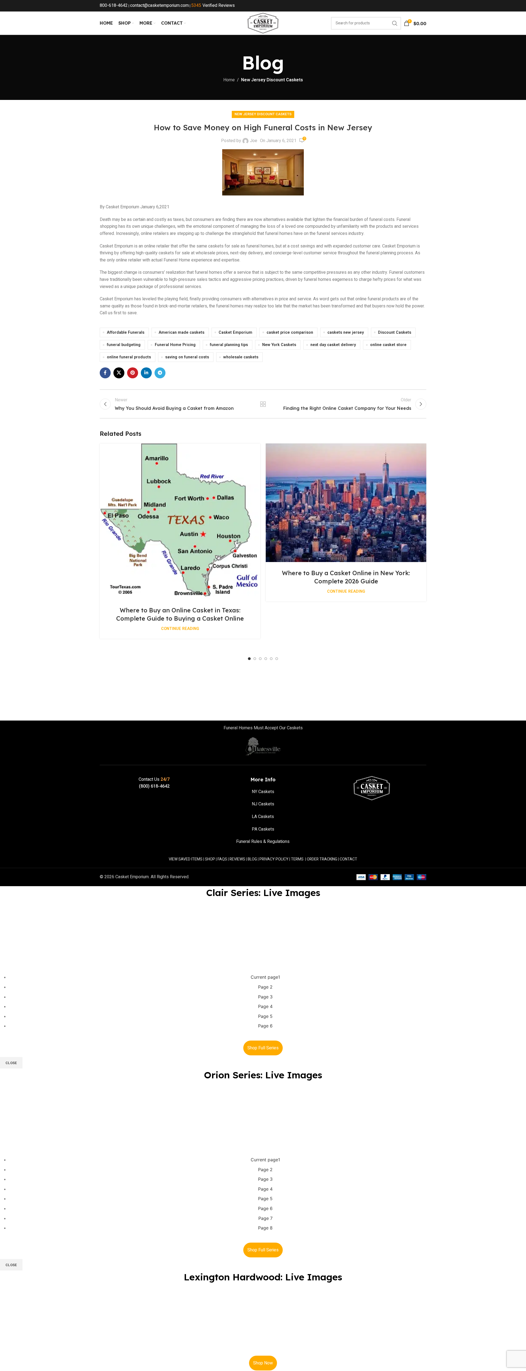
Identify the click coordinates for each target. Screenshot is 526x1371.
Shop (210, 859)
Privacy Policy (273, 859)
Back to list (263, 404)
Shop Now (263, 1363)
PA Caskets (263, 829)
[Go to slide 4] (265, 658)
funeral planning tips (229, 345)
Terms (297, 859)
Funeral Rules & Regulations (263, 841)
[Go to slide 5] (271, 658)
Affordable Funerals (125, 332)
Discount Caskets (394, 332)
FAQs (222, 859)
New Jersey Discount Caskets (272, 80)
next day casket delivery (333, 345)
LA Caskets (263, 816)
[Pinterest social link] (132, 372)
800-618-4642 (114, 5)
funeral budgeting (124, 345)
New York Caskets (279, 345)
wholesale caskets (240, 357)
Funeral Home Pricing (175, 345)
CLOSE (11, 1062)
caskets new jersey (345, 332)
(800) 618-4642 (154, 786)
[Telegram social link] (160, 372)
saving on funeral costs (187, 357)
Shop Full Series (263, 1048)
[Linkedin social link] (146, 372)
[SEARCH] (394, 23)
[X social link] (118, 372)
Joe (253, 140)
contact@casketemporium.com (159, 5)
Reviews (237, 859)
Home (229, 80)
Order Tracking (322, 859)
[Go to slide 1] (249, 658)
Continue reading (180, 629)
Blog (252, 859)
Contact (348, 859)
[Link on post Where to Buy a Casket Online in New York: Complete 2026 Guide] (346, 502)
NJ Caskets (263, 804)
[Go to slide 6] (276, 658)
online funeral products (129, 357)
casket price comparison (290, 332)
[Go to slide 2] (254, 658)
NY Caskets (263, 791)
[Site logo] (263, 23)
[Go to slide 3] (260, 658)
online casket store (388, 345)
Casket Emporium (235, 332)
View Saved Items (185, 859)
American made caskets (181, 332)
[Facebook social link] (105, 372)
